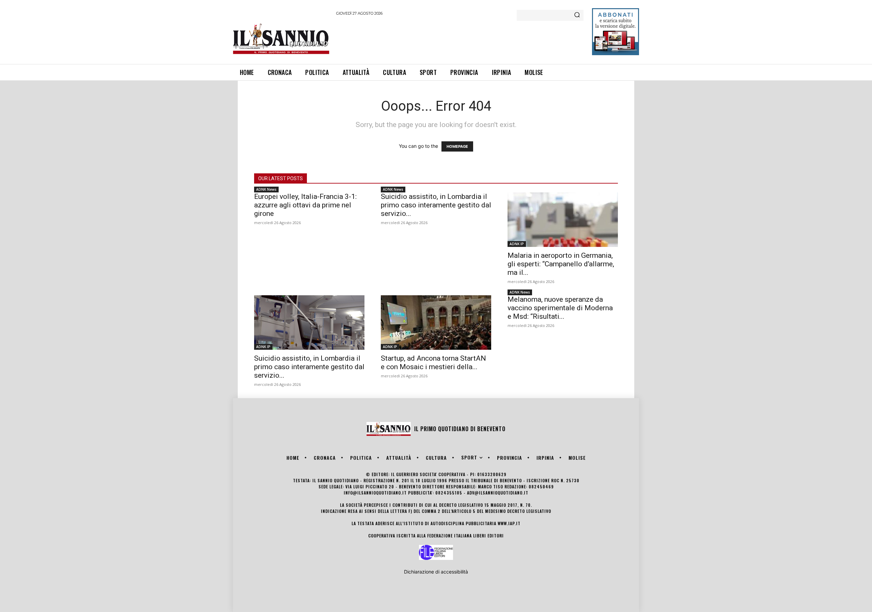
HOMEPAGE (457, 146)
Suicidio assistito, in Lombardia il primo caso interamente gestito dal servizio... (436, 205)
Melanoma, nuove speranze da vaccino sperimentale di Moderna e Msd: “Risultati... (560, 307)
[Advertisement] (460, 38)
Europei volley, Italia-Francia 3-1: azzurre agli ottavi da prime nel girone (305, 205)
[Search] (577, 15)
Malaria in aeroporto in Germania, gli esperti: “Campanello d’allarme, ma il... (561, 264)
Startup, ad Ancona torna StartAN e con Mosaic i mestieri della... (433, 362)
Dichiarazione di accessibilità (436, 572)
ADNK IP (517, 243)
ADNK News (266, 189)
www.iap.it (509, 523)
